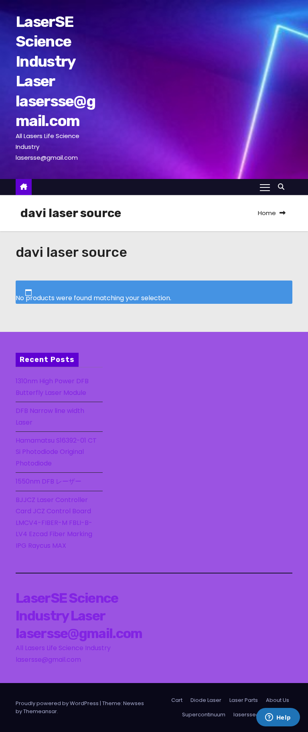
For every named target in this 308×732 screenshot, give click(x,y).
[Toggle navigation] (265, 187)
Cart (176, 700)
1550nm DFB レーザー (49, 481)
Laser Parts (243, 700)
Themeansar (40, 711)
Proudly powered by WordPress (58, 703)
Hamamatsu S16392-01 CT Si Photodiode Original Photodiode (56, 452)
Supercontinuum (203, 714)
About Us (277, 700)
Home (267, 213)
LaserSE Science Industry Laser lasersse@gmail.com (79, 616)
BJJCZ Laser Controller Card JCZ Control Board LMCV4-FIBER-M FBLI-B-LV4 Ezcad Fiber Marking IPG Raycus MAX (54, 522)
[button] (283, 186)
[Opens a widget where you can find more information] (278, 718)
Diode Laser (205, 700)
